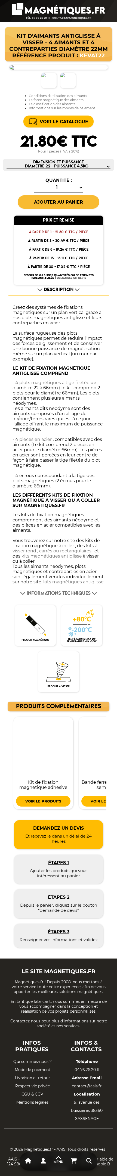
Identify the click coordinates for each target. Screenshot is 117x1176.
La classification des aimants (52, 104)
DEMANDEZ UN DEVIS (71, 278)
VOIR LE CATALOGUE (64, 121)
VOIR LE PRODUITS (43, 801)
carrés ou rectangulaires (65, 550)
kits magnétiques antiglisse (51, 556)
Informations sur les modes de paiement (62, 108)
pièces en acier (35, 439)
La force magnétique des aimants (56, 100)
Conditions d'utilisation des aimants (58, 96)
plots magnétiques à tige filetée (54, 382)
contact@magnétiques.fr (71, 17)
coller (68, 545)
